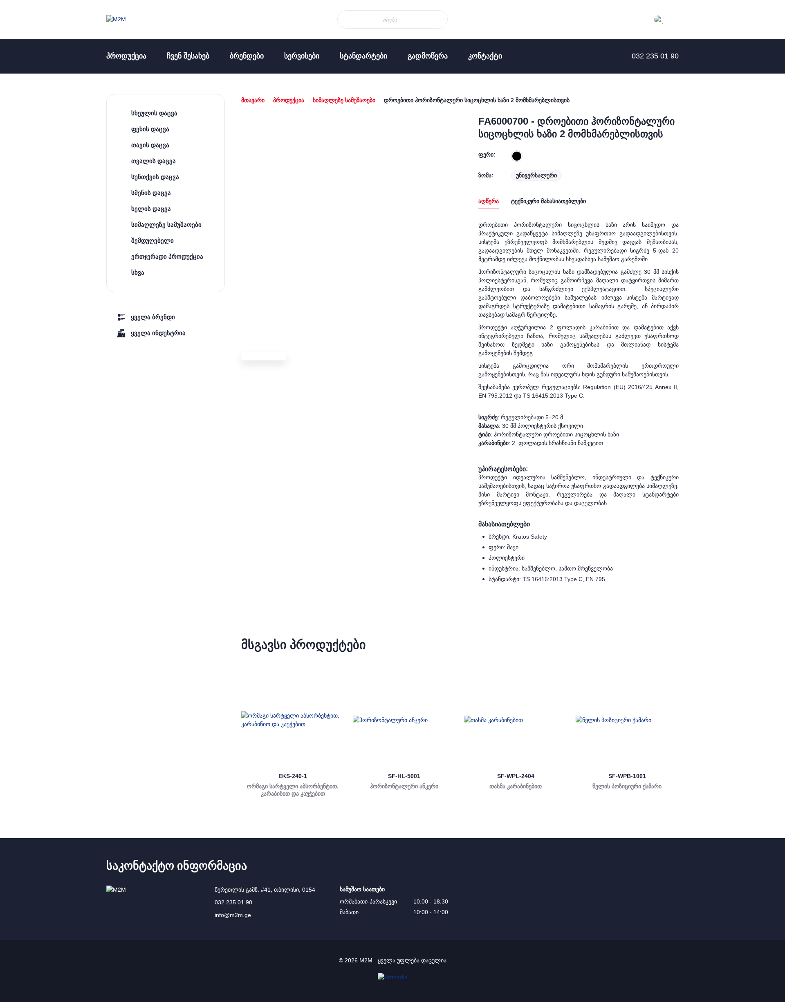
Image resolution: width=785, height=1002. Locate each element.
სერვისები (301, 56)
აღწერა (488, 201)
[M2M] (116, 19)
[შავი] (517, 156)
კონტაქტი (485, 56)
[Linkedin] (16, 139)
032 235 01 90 (233, 902)
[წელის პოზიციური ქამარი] (627, 720)
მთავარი (253, 100)
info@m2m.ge (233, 915)
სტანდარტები (363, 56)
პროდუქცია (126, 56)
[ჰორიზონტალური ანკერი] (404, 720)
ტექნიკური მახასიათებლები (548, 201)
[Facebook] (16, 122)
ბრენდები (247, 56)
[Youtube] (16, 155)
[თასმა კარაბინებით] (515, 720)
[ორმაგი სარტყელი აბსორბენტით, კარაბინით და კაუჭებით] (293, 720)
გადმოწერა (428, 56)
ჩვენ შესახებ (188, 56)
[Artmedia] (393, 977)
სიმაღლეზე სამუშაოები (344, 100)
